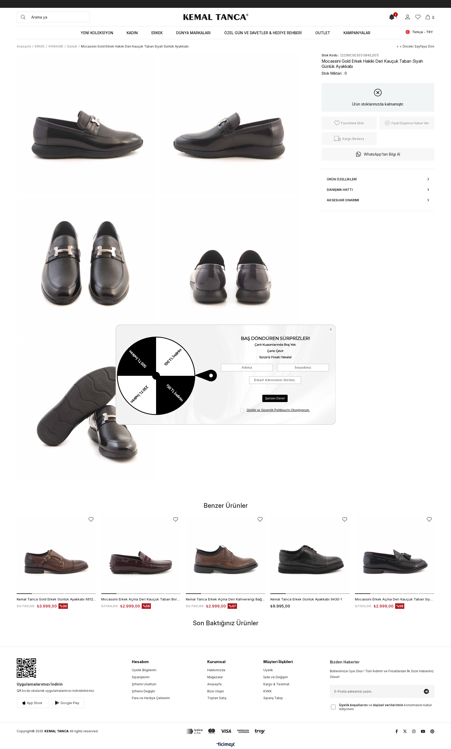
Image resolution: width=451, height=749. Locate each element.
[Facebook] (396, 731)
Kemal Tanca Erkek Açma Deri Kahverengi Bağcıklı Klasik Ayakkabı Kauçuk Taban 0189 (225, 599)
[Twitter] (405, 731)
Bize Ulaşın (215, 691)
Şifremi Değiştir (143, 691)
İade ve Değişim (275, 677)
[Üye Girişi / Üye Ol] (407, 17)
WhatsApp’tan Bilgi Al (382, 154)
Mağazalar (215, 677)
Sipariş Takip (273, 698)
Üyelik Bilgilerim (144, 670)
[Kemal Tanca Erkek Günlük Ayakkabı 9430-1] (310, 554)
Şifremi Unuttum (144, 684)
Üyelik (268, 670)
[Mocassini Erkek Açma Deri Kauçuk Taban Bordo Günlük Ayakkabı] (141, 554)
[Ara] (23, 17)
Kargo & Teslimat (276, 684)
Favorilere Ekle (90, 519)
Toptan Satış (216, 698)
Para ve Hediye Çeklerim (151, 698)
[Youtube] (423, 731)
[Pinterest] (432, 731)
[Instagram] (414, 731)
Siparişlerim (141, 677)
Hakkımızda (216, 670)
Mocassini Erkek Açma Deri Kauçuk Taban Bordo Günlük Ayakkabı (141, 599)
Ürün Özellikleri (342, 179)
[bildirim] (391, 17)
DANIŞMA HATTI (340, 190)
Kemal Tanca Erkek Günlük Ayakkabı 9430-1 (306, 599)
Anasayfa (214, 684)
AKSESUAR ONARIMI (343, 200)
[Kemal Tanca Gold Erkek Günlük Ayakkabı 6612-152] (56, 554)
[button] (24, 593)
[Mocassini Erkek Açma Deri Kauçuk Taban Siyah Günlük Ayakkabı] (394, 554)
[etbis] (26, 668)
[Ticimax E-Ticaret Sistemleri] (225, 745)
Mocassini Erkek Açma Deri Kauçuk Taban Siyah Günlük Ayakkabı (394, 599)
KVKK (267, 691)
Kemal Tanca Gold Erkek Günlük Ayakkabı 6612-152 (56, 599)
